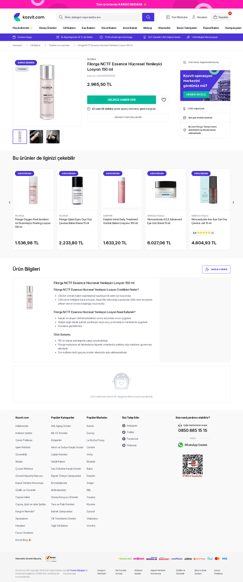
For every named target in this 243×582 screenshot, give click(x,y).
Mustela (91, 461)
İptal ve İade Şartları (200, 572)
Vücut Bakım (109, 27)
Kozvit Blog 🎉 (23, 539)
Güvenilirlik (21, 454)
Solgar (90, 482)
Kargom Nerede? (24, 511)
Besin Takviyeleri (187, 27)
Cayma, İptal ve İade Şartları (30, 504)
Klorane (91, 504)
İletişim (19, 461)
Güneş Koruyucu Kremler (64, 497)
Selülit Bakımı (58, 461)
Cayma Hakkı (22, 497)
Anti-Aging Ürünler (61, 425)
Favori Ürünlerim (24, 532)
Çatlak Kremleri (59, 454)
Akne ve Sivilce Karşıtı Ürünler (67, 447)
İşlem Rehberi (22, 447)
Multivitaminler (58, 490)
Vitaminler (164, 27)
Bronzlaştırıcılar (59, 482)
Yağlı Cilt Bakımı (59, 525)
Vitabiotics (92, 518)
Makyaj (147, 27)
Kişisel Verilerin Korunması (29, 482)
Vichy (90, 454)
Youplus (91, 497)
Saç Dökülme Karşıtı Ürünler (66, 468)
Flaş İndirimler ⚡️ (23, 27)
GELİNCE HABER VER (122, 100)
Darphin (91, 475)
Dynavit (91, 511)
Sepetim (223, 17)
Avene (90, 425)
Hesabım (202, 17)
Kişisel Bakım (211, 27)
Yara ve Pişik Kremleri (62, 504)
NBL (89, 490)
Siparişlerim (21, 518)
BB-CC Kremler (59, 433)
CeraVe (91, 447)
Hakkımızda (21, 425)
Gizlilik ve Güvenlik (25, 490)
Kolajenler (56, 440)
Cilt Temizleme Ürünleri (63, 518)
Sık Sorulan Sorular (120, 572)
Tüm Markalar (179, 17)
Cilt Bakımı (69, 27)
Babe (90, 468)
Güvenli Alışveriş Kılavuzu (29, 475)
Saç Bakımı (88, 27)
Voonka (91, 525)
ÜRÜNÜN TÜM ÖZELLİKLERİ (127, 117)
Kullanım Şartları (23, 433)
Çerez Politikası (23, 440)
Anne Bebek (130, 27)
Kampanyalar (233, 27)
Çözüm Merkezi (24, 468)
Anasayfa (17, 45)
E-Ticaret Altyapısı (76, 570)
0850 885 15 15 (192, 430)
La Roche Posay (95, 440)
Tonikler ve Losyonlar (59, 45)
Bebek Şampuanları (61, 511)
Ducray (90, 433)
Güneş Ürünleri (48, 27)
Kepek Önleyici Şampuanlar (66, 475)
